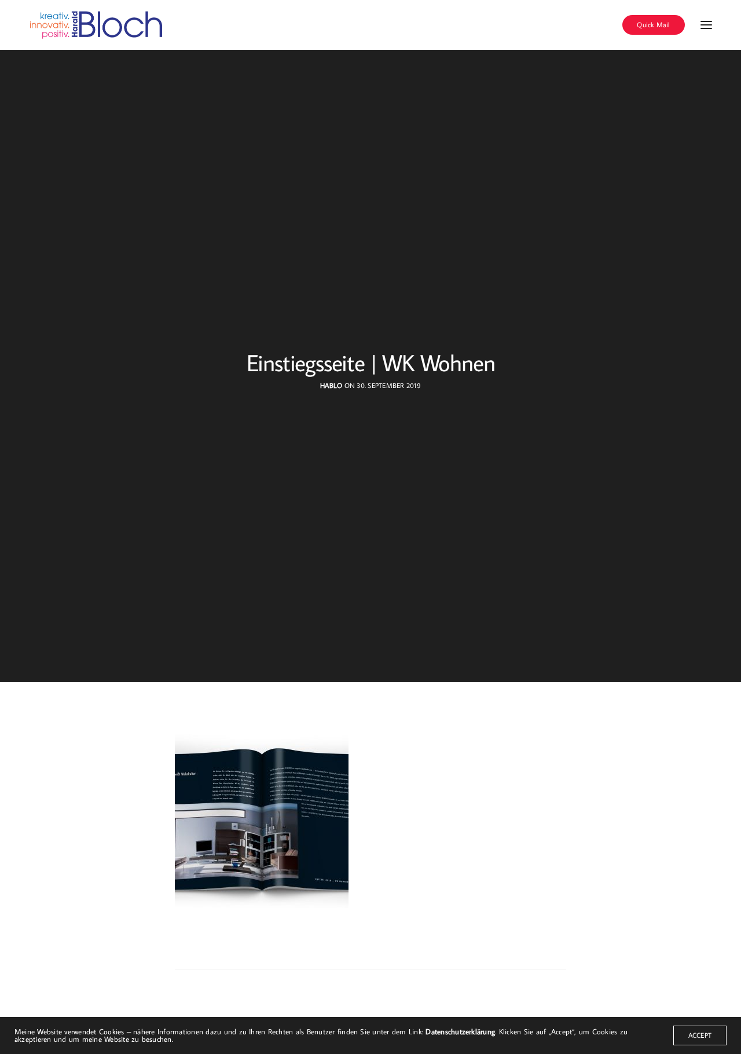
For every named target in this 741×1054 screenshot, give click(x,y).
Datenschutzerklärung (460, 1031)
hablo (331, 385)
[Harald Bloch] (96, 24)
